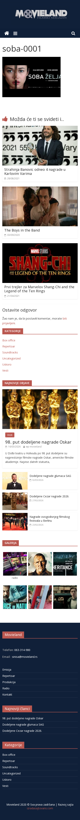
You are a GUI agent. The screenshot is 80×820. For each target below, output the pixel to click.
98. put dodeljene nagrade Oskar (38, 442)
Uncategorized (11, 358)
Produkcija (9, 682)
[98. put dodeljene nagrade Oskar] (39, 391)
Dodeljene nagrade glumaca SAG (50, 476)
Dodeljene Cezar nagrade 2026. (49, 496)
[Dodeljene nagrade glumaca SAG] (15, 474)
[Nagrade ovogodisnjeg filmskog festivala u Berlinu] (15, 515)
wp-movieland (34, 446)
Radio (6, 688)
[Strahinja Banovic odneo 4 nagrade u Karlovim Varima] (39, 128)
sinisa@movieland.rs (24, 657)
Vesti (5, 370)
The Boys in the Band (22, 230)
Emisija (6, 669)
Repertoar (8, 346)
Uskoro (6, 364)
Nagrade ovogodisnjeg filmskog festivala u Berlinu (50, 518)
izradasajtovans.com (40, 808)
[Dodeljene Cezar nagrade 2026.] (15, 494)
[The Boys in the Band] (39, 189)
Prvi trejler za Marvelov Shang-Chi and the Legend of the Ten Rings (39, 288)
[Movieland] (6, 33)
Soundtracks (10, 352)
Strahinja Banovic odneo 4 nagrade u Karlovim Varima (35, 171)
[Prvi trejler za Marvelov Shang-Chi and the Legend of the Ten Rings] (39, 245)
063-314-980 (22, 650)
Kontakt (7, 694)
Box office (8, 340)
